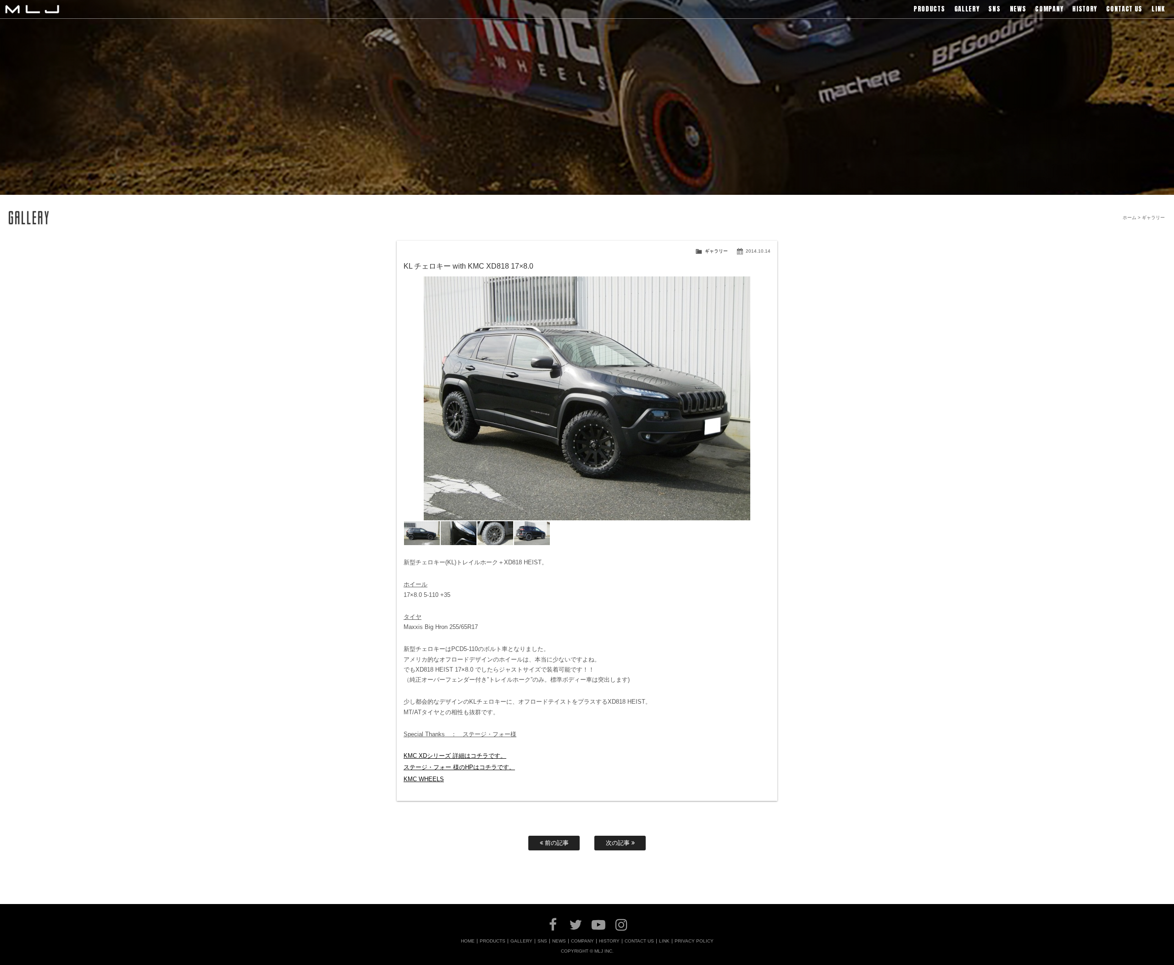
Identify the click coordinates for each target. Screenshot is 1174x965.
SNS (542, 941)
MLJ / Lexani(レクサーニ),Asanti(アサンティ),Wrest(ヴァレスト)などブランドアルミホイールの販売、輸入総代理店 (32, 9)
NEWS (559, 941)
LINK (664, 941)
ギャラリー (716, 251)
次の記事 (618, 842)
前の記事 (556, 842)
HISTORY (609, 941)
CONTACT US (639, 941)
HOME (468, 941)
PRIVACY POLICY (694, 941)
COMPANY (582, 941)
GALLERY (521, 941)
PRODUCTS (492, 941)
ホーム (1129, 217)
